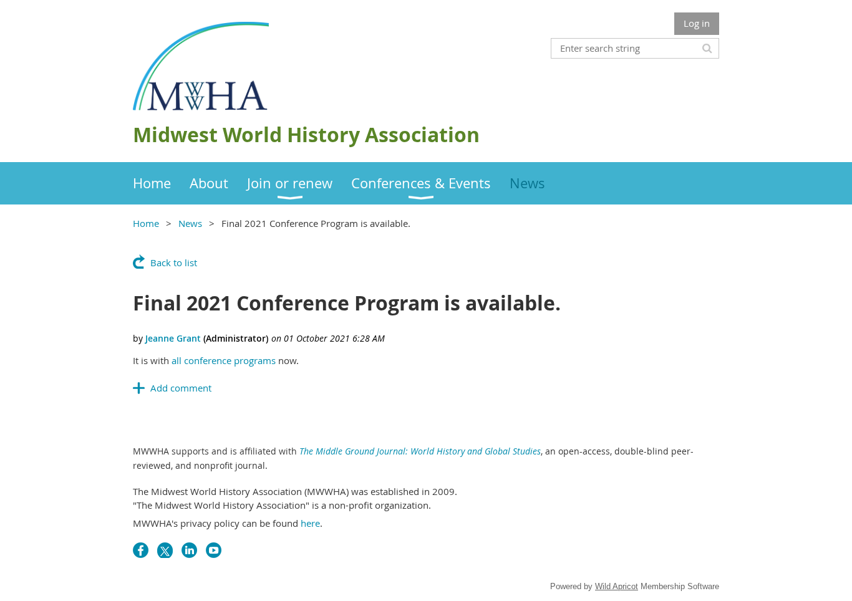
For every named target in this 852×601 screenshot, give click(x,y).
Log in (697, 23)
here (310, 523)
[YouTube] (213, 550)
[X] (165, 550)
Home (146, 223)
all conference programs (224, 360)
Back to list (173, 262)
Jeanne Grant (173, 338)
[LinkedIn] (189, 550)
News (190, 223)
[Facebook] (140, 550)
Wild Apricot (616, 586)
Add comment (180, 388)
